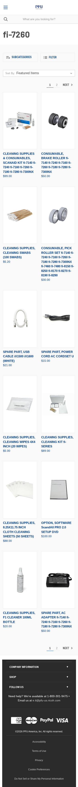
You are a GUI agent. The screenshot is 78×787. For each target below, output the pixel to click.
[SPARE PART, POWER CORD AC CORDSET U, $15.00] (58, 319)
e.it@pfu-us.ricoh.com (46, 700)
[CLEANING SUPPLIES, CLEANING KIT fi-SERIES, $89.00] (58, 404)
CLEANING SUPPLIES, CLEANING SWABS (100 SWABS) (19, 252)
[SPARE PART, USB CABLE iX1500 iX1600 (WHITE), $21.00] (20, 319)
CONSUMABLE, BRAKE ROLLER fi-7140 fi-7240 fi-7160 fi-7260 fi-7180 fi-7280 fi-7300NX (56, 162)
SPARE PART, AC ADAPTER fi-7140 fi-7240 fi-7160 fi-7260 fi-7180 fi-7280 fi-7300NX (56, 619)
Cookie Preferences (39, 769)
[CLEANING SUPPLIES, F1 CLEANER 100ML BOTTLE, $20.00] (20, 580)
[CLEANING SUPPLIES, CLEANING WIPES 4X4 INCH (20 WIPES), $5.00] (20, 404)
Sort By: (10, 73)
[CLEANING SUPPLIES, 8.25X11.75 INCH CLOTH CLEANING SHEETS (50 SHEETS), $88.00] (20, 490)
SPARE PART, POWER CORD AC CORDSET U (57, 354)
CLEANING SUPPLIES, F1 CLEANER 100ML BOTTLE (19, 617)
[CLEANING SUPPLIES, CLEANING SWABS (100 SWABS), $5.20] (20, 215)
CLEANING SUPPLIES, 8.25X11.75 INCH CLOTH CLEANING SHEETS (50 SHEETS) (19, 529)
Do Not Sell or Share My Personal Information (39, 778)
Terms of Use (39, 751)
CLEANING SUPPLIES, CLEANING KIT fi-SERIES (57, 442)
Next (66, 84)
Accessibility (39, 741)
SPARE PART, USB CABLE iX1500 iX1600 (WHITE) (18, 356)
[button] (20, 57)
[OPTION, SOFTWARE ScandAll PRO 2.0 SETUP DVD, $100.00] (58, 490)
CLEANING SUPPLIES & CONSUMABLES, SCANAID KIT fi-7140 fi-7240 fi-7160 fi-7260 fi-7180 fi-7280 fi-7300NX (19, 162)
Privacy (39, 760)
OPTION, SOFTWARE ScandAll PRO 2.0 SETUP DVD (56, 527)
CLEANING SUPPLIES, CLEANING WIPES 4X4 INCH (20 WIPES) (19, 442)
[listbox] (45, 73)
